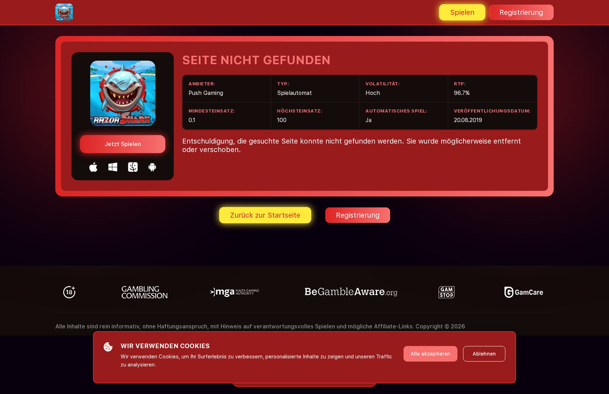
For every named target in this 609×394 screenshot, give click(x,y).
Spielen (462, 12)
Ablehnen (484, 354)
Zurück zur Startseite (265, 215)
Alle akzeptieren (430, 354)
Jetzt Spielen (123, 144)
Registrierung (521, 12)
